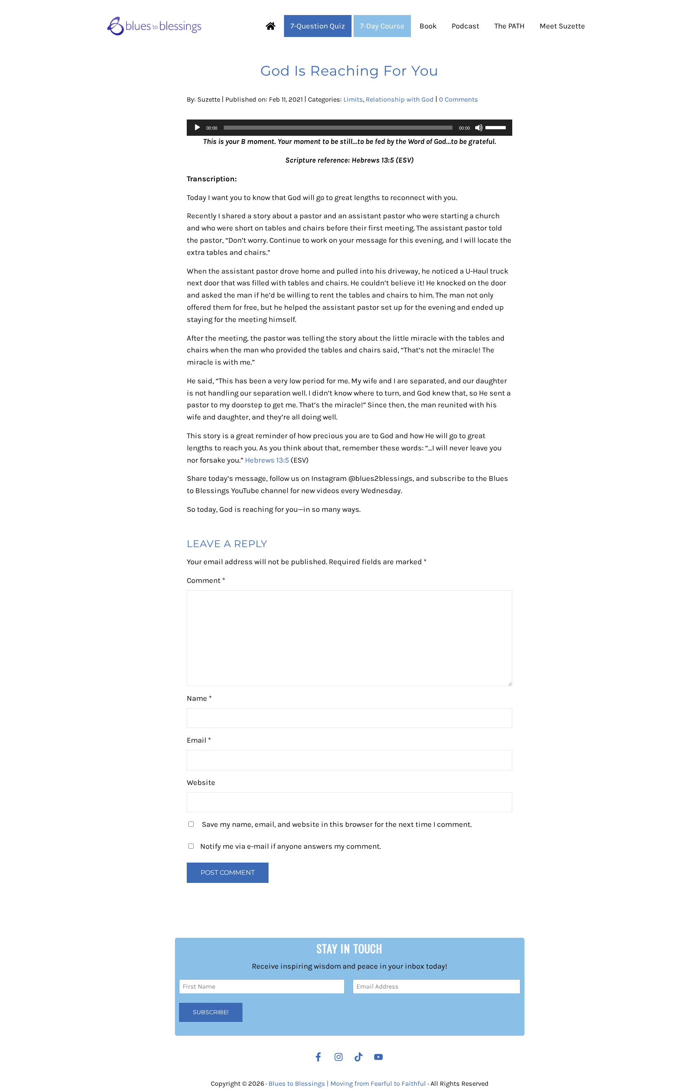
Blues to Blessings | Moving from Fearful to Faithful (347, 1083)
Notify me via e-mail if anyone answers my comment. (290, 846)
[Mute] (479, 128)
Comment (206, 580)
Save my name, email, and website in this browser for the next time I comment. (337, 824)
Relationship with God (400, 99)
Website (201, 782)
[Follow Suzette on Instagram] (341, 1057)
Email (199, 740)
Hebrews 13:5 (268, 460)
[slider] (496, 127)
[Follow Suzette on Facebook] (318, 1057)
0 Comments (458, 99)
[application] (349, 128)
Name (199, 698)
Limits (353, 99)
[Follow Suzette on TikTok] (360, 1057)
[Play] (197, 128)
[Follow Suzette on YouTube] (380, 1057)
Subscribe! (211, 1012)
